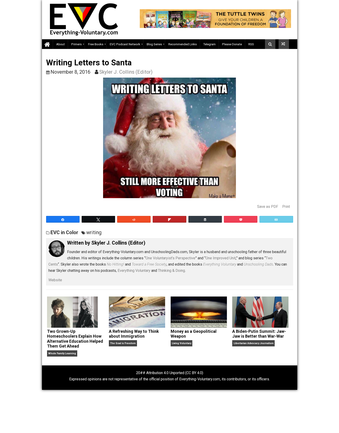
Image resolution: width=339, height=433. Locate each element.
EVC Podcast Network (125, 44)
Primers (76, 44)
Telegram (209, 44)
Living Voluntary (181, 343)
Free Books (95, 44)
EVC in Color (64, 232)
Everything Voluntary (134, 270)
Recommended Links (182, 44)
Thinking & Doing (171, 270)
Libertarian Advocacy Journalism (254, 343)
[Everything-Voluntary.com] (47, 44)
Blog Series (154, 44)
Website (55, 280)
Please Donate (232, 44)
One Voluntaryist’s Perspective (170, 258)
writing (93, 232)
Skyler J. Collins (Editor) (126, 72)
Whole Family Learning (62, 353)
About (60, 44)
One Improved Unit (220, 258)
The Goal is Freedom (123, 343)
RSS (251, 44)
